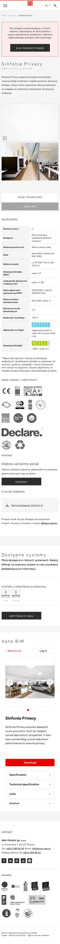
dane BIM (30, 206)
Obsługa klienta (49, 523)
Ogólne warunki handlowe (38, 935)
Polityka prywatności (17, 935)
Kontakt (22, 482)
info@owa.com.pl (41, 848)
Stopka (4, 935)
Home (4, 15)
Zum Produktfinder (30, 48)
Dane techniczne (30, 197)
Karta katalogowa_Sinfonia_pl (27, 505)
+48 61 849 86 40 (15, 848)
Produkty (12, 15)
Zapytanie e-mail (21, 616)
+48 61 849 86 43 (32, 852)
